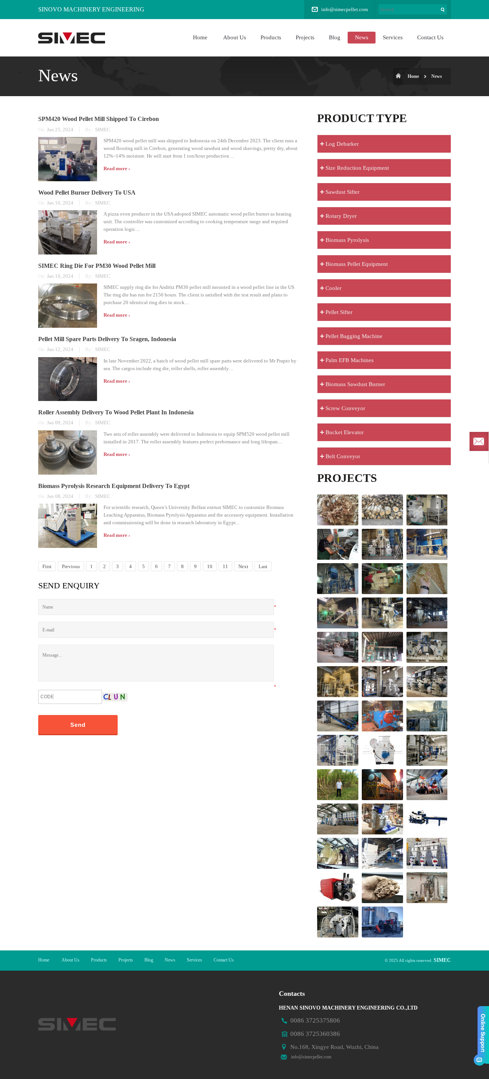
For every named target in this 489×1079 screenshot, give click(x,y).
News (361, 37)
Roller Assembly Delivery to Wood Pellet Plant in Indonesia (116, 412)
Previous (71, 566)
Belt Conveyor (342, 456)
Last (263, 566)
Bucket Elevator (344, 432)
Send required (479, 441)
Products (271, 37)
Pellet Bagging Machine (353, 336)
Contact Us (430, 37)
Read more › (117, 168)
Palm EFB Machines (349, 360)
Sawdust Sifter (342, 192)
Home (200, 37)
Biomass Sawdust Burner (355, 384)
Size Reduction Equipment (357, 168)
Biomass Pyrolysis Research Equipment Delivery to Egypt (113, 486)
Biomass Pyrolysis (347, 240)
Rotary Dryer (341, 216)
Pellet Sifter (339, 312)
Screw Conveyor (345, 408)
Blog (334, 37)
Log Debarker (342, 144)
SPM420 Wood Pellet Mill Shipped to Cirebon (98, 119)
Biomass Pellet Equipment (356, 264)
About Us (234, 37)
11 (225, 566)
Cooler (333, 288)
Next (243, 566)
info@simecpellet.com (344, 9)
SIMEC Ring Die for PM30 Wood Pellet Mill (96, 266)
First (47, 566)
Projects (305, 37)
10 (209, 566)
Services (393, 37)
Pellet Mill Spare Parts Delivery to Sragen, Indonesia (107, 339)
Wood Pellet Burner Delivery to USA (87, 192)
